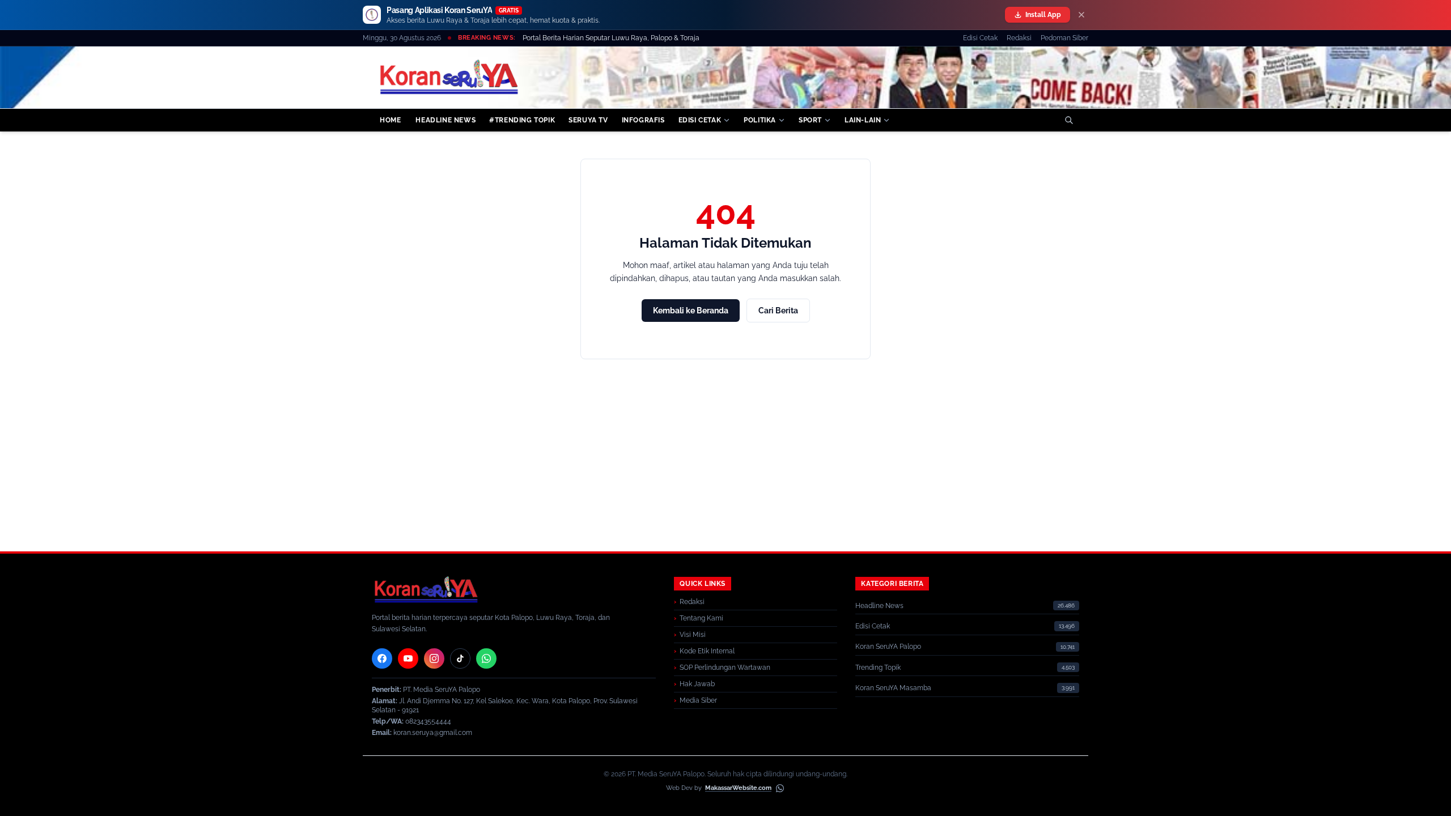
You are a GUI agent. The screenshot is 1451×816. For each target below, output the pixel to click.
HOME (390, 120)
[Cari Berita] (1069, 120)
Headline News (879, 606)
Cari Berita (778, 310)
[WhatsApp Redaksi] (486, 658)
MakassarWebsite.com (738, 788)
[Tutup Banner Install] (1081, 15)
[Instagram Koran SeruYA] (434, 658)
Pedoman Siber (1064, 38)
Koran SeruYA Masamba (893, 688)
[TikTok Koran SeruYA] (460, 658)
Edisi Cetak (980, 38)
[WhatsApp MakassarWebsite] (780, 788)
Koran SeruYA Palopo (888, 647)
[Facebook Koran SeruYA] (382, 658)
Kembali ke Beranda (690, 310)
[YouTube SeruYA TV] (408, 658)
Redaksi (1019, 38)
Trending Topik (878, 668)
